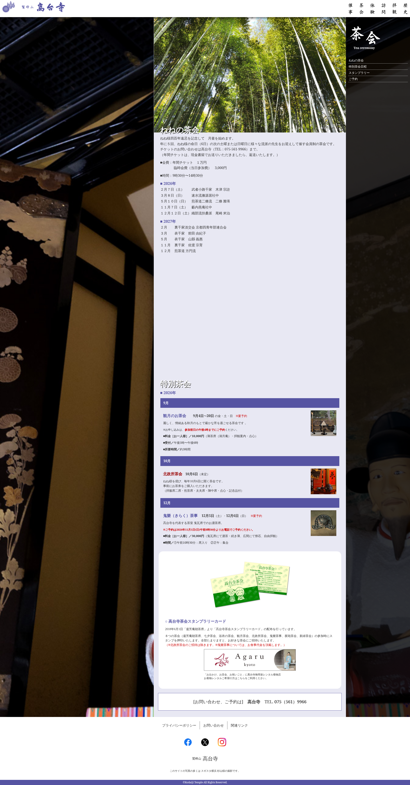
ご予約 (353, 79)
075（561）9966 (290, 702)
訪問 (383, 8)
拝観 (394, 8)
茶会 (361, 8)
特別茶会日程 (358, 66)
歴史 (405, 8)
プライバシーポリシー (179, 725)
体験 (372, 8)
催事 (350, 8)
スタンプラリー (359, 73)
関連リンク (239, 725)
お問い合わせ (213, 725)
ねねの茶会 (356, 60)
